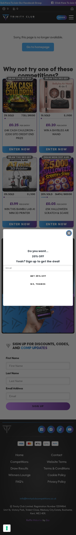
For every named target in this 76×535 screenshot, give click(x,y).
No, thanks (37, 284)
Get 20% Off (38, 276)
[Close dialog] (69, 233)
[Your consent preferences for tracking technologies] (7, 528)
